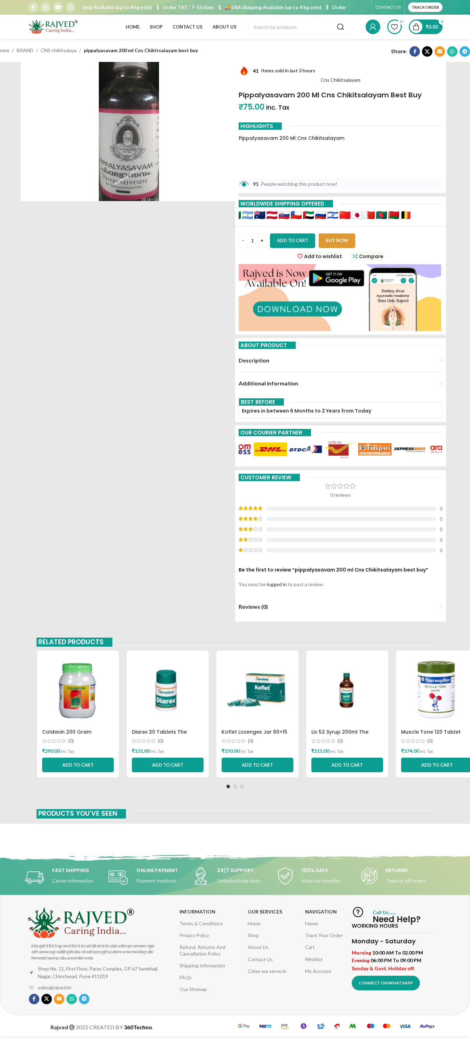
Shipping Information (202, 965)
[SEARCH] (341, 27)
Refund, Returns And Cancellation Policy (202, 950)
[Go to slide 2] (235, 786)
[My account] (373, 27)
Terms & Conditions (201, 923)
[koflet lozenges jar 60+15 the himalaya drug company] (257, 690)
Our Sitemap (193, 989)
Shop (253, 935)
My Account (318, 971)
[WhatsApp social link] (70, 7)
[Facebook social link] (33, 7)
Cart (310, 947)
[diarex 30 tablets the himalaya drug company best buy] (168, 690)
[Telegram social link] (465, 51)
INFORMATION (197, 912)
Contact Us (260, 959)
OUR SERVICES (265, 912)
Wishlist (314, 959)
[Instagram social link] (45, 7)
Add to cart (292, 240)
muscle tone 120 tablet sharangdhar (431, 735)
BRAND (25, 50)
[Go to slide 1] (228, 786)
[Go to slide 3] (242, 786)
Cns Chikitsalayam (340, 80)
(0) (71, 740)
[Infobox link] (66, 877)
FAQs (186, 977)
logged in (277, 584)
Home (254, 923)
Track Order (425, 7)
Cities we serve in (267, 971)
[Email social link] (440, 51)
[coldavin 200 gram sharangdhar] (78, 690)
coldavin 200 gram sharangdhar (66, 735)
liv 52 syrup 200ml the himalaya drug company (343, 735)
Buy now (337, 240)
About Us (258, 947)
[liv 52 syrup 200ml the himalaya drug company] (347, 690)
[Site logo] (54, 26)
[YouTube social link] (58, 7)
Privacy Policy (194, 935)
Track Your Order (324, 935)
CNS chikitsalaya (59, 50)
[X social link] (427, 51)
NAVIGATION (321, 912)
